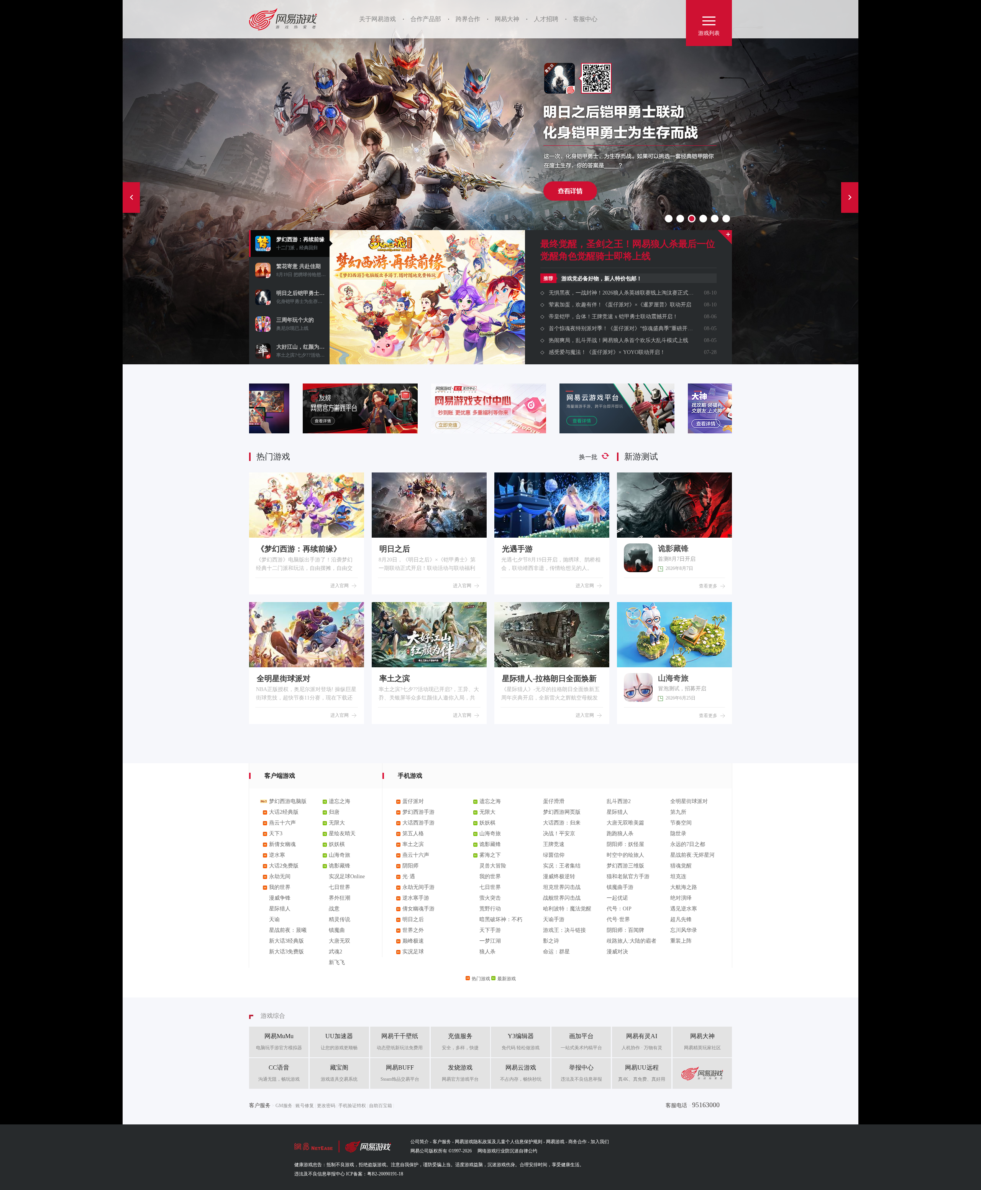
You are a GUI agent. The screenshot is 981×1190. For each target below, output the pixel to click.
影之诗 (551, 941)
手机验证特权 (352, 1105)
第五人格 (413, 833)
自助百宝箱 (380, 1105)
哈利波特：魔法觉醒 (567, 909)
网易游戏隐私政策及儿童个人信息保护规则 (498, 1141)
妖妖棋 (337, 844)
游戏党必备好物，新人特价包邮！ (601, 278)
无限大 (337, 823)
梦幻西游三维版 (625, 866)
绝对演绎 (681, 898)
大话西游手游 (418, 823)
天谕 (274, 919)
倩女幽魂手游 (418, 909)
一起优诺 (617, 898)
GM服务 (284, 1105)
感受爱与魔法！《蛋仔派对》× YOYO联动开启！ (607, 352)
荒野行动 (490, 909)
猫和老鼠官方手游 (628, 876)
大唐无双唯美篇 (625, 823)
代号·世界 (618, 919)
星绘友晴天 (342, 833)
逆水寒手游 (415, 898)
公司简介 (419, 1141)
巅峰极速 (413, 941)
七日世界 (339, 887)
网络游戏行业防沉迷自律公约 (507, 1151)
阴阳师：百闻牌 (625, 930)
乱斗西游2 (619, 801)
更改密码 (326, 1105)
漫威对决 (617, 952)
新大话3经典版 (286, 941)
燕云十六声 (282, 823)
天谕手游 (553, 919)
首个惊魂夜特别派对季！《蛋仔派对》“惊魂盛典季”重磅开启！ (621, 328)
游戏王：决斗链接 (564, 930)
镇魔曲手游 (620, 887)
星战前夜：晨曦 (288, 930)
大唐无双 (339, 941)
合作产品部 (425, 19)
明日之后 (413, 919)
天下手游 (490, 930)
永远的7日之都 (687, 844)
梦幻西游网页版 (562, 812)
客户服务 (442, 1141)
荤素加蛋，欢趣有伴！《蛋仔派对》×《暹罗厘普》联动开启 (620, 305)
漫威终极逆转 (559, 876)
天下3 (275, 833)
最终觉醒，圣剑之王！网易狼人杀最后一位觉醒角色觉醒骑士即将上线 (627, 250)
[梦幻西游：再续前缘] (427, 328)
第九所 (678, 812)
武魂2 (335, 952)
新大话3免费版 (286, 952)
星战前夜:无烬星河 (692, 855)
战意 (334, 909)
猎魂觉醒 (681, 866)
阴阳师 (410, 866)
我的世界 (279, 887)
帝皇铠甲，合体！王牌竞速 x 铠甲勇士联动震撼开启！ (613, 316)
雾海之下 (490, 855)
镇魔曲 (337, 930)
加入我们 (600, 1141)
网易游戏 (285, 19)
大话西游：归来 (562, 823)
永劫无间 (279, 876)
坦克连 (678, 876)
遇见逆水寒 (683, 909)
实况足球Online (347, 876)
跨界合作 (468, 19)
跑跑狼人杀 (620, 833)
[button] (723, 408)
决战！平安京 (559, 833)
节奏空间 (681, 823)
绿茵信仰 (553, 855)
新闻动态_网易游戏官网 (725, 237)
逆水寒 (277, 855)
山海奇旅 (339, 855)
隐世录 (678, 833)
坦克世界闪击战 (562, 887)
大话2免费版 (284, 866)
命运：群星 (556, 952)
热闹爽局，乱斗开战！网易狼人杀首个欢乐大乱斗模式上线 (618, 340)
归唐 (334, 812)
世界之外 (413, 930)
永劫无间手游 (418, 887)
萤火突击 (490, 898)
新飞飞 (337, 962)
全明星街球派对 (689, 801)
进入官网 (339, 585)
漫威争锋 (279, 898)
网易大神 (507, 19)
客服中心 (585, 19)
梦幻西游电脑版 (288, 801)
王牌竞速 (553, 844)
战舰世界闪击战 (562, 898)
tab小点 (669, 218)
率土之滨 (413, 844)
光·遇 (408, 876)
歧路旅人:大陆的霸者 (631, 941)
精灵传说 (339, 919)
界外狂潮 (339, 898)
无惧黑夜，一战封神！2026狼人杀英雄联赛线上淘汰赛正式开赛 (621, 293)
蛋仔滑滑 (553, 801)
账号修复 (304, 1105)
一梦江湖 (490, 941)
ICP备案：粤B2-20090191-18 (374, 1174)
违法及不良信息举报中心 (319, 1174)
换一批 (588, 457)
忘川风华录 (683, 930)
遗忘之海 (339, 801)
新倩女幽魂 (282, 844)
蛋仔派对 (413, 801)
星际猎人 (279, 909)
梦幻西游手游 (418, 812)
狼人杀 (487, 952)
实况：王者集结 (562, 866)
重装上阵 (681, 941)
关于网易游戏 (377, 19)
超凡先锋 (681, 919)
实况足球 (413, 952)
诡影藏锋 (339, 866)
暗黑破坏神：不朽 (500, 919)
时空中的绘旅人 (625, 855)
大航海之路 (683, 887)
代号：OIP (619, 909)
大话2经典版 (284, 812)
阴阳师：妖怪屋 (625, 844)
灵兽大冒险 (492, 866)
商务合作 (577, 1141)
